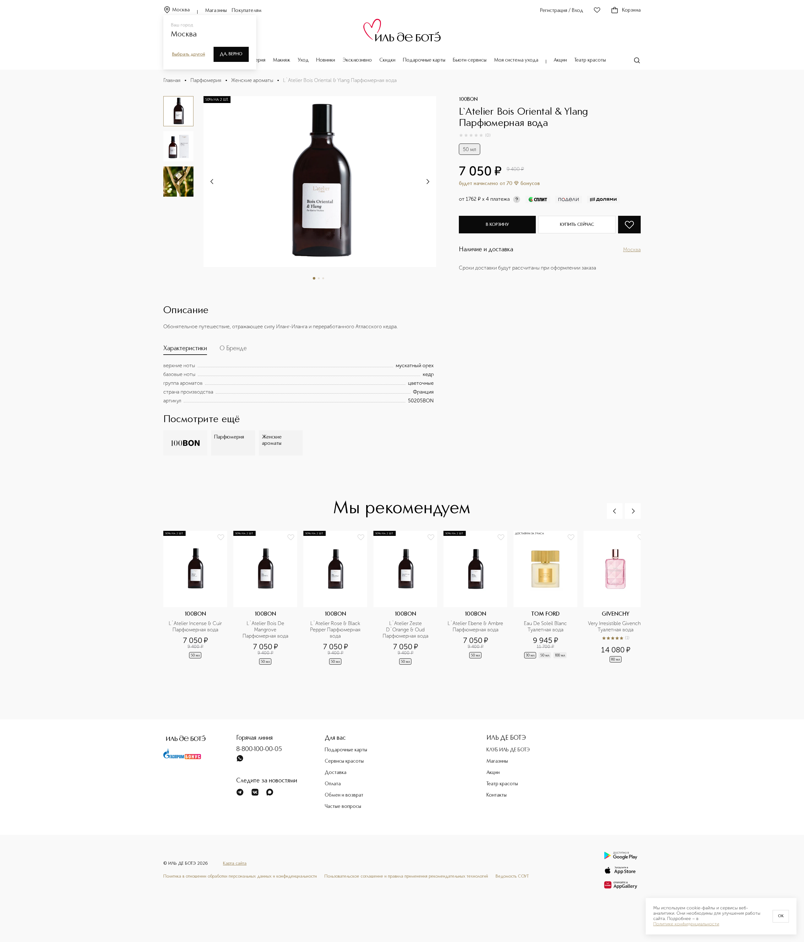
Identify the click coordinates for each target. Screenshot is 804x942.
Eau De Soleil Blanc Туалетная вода (546, 626)
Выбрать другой (188, 54)
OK (781, 916)
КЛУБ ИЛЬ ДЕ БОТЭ (508, 750)
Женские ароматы (252, 80)
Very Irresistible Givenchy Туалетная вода (616, 626)
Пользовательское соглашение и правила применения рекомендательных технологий (406, 876)
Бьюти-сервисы (469, 60)
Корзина (631, 10)
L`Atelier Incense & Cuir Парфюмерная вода (196, 626)
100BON (468, 99)
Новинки (325, 60)
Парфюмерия (205, 80)
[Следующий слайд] (212, 181)
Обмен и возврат (344, 795)
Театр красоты (590, 60)
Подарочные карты (424, 60)
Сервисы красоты (344, 761)
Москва (181, 10)
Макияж (281, 60)
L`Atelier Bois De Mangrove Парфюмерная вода (265, 629)
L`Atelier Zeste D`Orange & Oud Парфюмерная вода (405, 629)
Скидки (387, 60)
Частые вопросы (343, 806)
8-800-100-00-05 (259, 749)
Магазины (216, 10)
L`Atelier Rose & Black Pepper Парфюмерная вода (336, 629)
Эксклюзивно (357, 60)
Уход (303, 60)
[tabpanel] (298, 383)
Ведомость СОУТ (512, 876)
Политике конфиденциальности (686, 924)
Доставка (335, 772)
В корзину (497, 224)
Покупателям (247, 10)
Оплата (333, 784)
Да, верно (231, 54)
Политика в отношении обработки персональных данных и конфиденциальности (240, 876)
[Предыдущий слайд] (614, 511)
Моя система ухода (516, 60)
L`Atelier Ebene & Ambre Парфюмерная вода (475, 626)
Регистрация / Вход (561, 10)
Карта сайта (235, 863)
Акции (560, 60)
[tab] (185, 350)
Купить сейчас (577, 224)
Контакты (496, 795)
